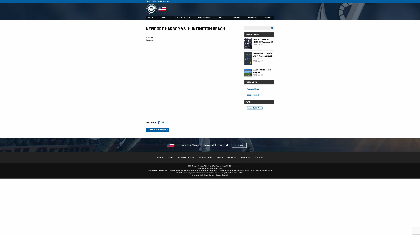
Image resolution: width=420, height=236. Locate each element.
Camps (220, 18)
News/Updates (204, 18)
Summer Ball (251, 108)
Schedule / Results (182, 18)
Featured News (253, 89)
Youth (260, 108)
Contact (268, 18)
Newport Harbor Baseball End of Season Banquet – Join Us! (263, 56)
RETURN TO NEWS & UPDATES (158, 130)
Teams (163, 18)
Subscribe (239, 145)
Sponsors (236, 18)
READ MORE (258, 44)
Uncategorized (253, 95)
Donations (252, 18)
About (150, 18)
